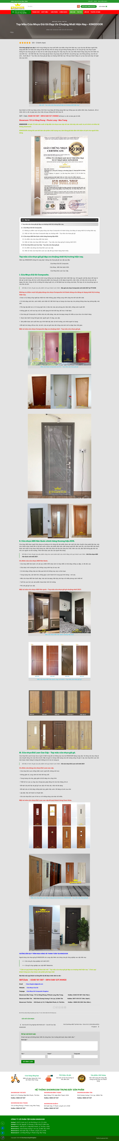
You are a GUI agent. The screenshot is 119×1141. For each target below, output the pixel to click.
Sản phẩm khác (102, 1)
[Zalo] (2, 1128)
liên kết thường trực (51, 1012)
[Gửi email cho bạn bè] (59, 1007)
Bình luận (24, 1039)
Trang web (77, 1053)
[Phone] (2, 1124)
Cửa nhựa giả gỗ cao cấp (27, 47)
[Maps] (2, 1138)
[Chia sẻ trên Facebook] (54, 1007)
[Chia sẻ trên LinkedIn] (65, 1007)
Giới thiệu (44, 12)
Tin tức (79, 12)
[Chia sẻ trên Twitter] (57, 1007)
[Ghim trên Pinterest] (62, 1007)
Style (59, 21)
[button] (103, 6)
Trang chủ (36, 12)
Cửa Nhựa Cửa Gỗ (32, 987)
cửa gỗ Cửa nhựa (67, 29)
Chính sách (63, 12)
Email (50, 1053)
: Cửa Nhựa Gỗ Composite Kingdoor (37, 991)
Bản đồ (90, 1)
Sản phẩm (54, 12)
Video (95, 1)
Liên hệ (86, 12)
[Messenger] (2, 1133)
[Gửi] (78, 6)
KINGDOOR (23, 124)
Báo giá (72, 12)
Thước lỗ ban (95, 12)
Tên (22, 1053)
